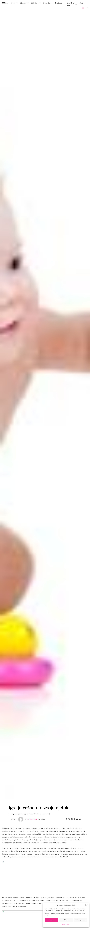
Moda (13, 3)
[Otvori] (87, 8)
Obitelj (13, 819)
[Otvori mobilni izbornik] (83, 8)
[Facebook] (66, 819)
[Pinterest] (77, 819)
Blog (81, 3)
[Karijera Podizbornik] (63, 3)
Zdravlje (46, 3)
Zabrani (66, 920)
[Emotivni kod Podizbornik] (76, 4)
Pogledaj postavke (80, 920)
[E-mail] (79, 819)
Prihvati (51, 920)
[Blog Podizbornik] (85, 3)
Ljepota (23, 3)
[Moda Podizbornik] (17, 3)
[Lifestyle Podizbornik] (40, 3)
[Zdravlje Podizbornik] (51, 3)
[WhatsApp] (74, 819)
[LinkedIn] (71, 819)
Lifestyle (34, 3)
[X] (69, 819)
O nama (63, 924)
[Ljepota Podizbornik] (28, 3)
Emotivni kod (70, 4)
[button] (86, 905)
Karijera (58, 3)
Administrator (32, 819)
